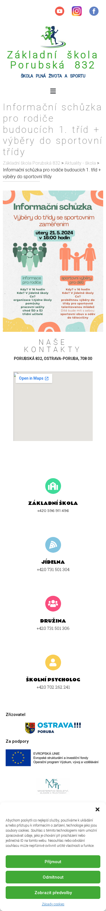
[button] (97, 809)
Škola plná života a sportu (53, 76)
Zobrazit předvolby (53, 892)
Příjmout (53, 861)
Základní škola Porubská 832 (53, 60)
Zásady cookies (53, 904)
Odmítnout (53, 877)
